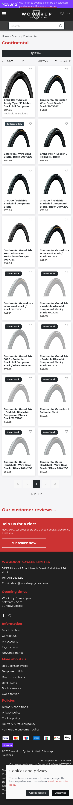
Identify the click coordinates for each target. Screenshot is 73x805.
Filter (38, 53)
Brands (16, 36)
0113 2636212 (15, 577)
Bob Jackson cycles (15, 665)
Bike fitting (9, 682)
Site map (47, 751)
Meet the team (12, 630)
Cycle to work (11, 694)
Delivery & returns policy (18, 724)
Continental (30, 36)
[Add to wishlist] (30, 69)
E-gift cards (10, 647)
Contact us (9, 635)
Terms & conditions (15, 707)
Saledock (7, 754)
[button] (4, 13)
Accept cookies (37, 792)
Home (5, 36)
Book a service (12, 688)
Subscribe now (24, 543)
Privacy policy (11, 712)
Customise (60, 792)
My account (10, 641)
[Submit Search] (61, 26)
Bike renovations (13, 677)
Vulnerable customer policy (20, 729)
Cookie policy (11, 718)
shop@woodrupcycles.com (29, 583)
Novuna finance (13, 652)
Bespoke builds (12, 671)
